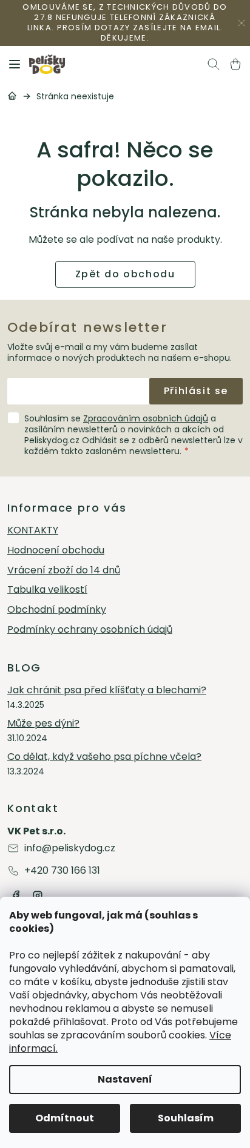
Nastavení (125, 1079)
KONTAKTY (32, 530)
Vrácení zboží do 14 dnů (63, 570)
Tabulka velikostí (47, 590)
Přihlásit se (196, 391)
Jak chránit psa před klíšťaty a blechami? (106, 690)
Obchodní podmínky (56, 610)
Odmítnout (64, 1118)
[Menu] (14, 64)
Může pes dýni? (43, 724)
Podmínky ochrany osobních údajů (89, 630)
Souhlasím (186, 1118)
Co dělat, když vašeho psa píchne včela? (104, 757)
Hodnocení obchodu (55, 550)
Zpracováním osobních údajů (145, 418)
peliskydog (37, 895)
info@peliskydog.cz (69, 848)
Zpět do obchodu (125, 274)
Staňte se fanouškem (15, 895)
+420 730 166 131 (62, 870)
